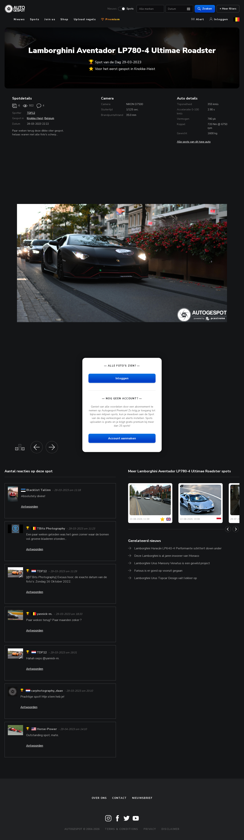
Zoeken (207, 8)
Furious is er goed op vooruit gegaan (158, 571)
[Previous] (228, 529)
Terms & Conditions (121, 829)
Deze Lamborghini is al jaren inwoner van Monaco (166, 556)
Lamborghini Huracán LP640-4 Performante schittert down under (178, 548)
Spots (130, 8)
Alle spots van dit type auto (194, 142)
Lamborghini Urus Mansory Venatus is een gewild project (172, 563)
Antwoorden (29, 507)
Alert (200, 19)
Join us (49, 19)
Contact (119, 798)
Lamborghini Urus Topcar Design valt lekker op (165, 578)
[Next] (235, 529)
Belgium (49, 118)
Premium (112, 19)
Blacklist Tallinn (38, 490)
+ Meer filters (228, 8)
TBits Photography (51, 528)
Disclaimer (170, 829)
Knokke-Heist (35, 118)
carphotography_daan (47, 691)
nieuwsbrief (142, 798)
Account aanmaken (122, 438)
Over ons (99, 798)
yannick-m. (44, 614)
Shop (64, 19)
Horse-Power (47, 729)
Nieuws (112, 8)
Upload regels (85, 19)
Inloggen (221, 19)
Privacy (150, 829)
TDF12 (31, 113)
